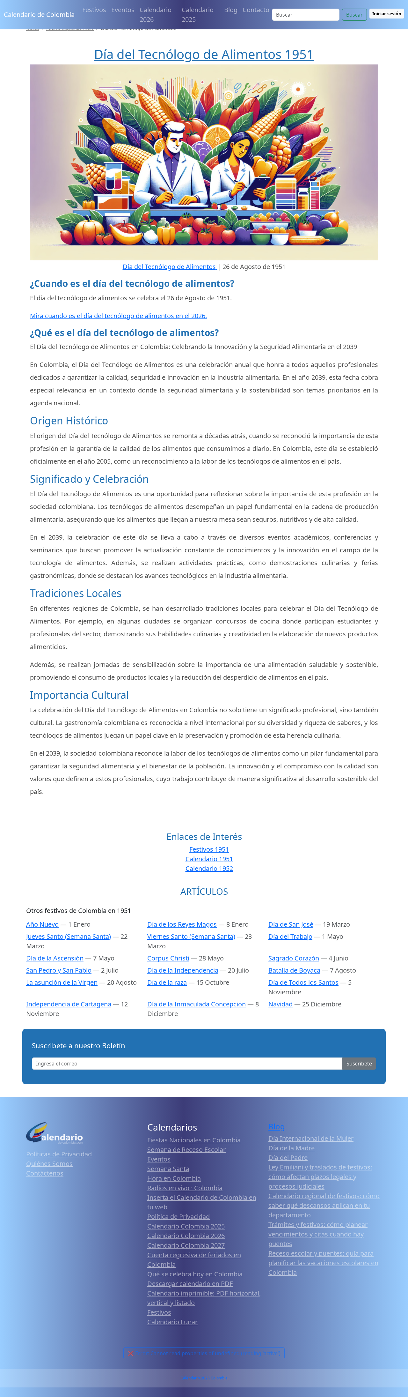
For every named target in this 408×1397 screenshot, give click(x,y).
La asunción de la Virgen (62, 982)
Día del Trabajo (290, 936)
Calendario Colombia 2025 (186, 1226)
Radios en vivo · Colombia (184, 1188)
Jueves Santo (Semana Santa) (68, 936)
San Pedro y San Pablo (58, 970)
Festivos (94, 9)
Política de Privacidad (178, 1216)
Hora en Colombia (174, 1178)
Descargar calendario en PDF (190, 1283)
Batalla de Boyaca (294, 970)
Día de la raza (167, 982)
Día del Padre (288, 1157)
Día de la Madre (291, 1148)
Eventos (123, 9)
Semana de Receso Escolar (186, 1149)
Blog (230, 9)
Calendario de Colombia (39, 14)
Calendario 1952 (209, 868)
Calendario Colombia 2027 (186, 1245)
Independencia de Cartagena (68, 1004)
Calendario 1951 (209, 859)
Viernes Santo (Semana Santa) (191, 936)
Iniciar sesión (386, 14)
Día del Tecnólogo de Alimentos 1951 (204, 54)
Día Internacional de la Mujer (310, 1138)
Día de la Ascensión (55, 958)
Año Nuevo (42, 924)
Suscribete (359, 1063)
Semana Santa (168, 1168)
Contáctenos (44, 1173)
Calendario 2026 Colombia (204, 1378)
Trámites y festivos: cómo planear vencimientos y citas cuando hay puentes (318, 1234)
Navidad (280, 1004)
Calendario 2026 (155, 14)
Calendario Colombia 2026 (186, 1235)
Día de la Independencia (182, 970)
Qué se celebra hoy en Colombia (195, 1274)
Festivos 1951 (209, 849)
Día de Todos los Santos (303, 982)
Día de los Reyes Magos (182, 924)
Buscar (354, 14)
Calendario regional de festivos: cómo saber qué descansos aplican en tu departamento (324, 1205)
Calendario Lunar (172, 1322)
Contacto (256, 9)
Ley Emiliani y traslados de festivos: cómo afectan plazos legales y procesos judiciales (320, 1177)
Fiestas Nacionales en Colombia (194, 1140)
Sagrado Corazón (293, 958)
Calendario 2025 (198, 14)
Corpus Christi (168, 958)
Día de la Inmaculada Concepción (196, 1004)
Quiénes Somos (49, 1163)
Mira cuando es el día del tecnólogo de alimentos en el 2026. (118, 315)
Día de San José (290, 924)
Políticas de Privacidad (59, 1154)
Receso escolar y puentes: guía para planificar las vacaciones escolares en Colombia (323, 1263)
